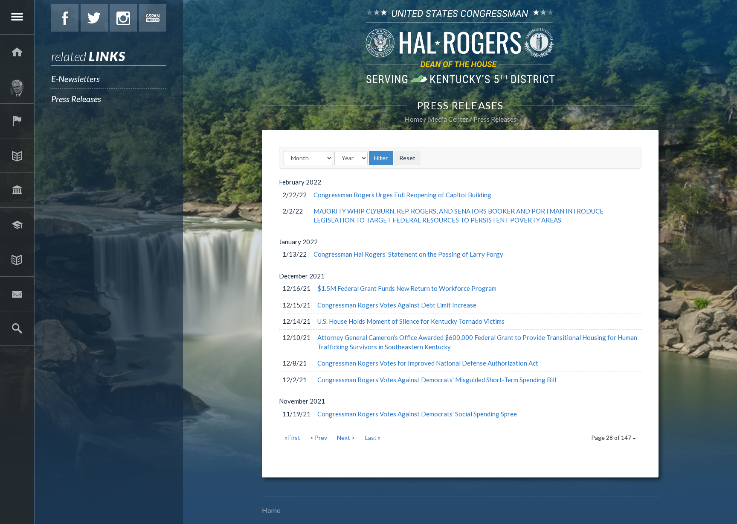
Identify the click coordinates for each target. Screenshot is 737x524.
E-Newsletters (75, 78)
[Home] (17, 52)
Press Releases (76, 99)
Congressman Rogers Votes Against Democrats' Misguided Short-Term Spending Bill (436, 379)
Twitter (94, 18)
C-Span (152, 18)
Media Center (17, 259)
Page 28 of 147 (612, 437)
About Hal (17, 86)
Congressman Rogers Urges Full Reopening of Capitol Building (402, 195)
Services (17, 121)
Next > (346, 437)
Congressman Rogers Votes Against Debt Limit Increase (396, 305)
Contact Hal (17, 294)
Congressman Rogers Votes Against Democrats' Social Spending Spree (417, 414)
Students (17, 225)
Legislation (17, 190)
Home (413, 119)
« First (292, 437)
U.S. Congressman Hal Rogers (460, 46)
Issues (17, 155)
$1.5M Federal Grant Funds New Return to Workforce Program (406, 288)
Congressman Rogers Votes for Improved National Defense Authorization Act (427, 363)
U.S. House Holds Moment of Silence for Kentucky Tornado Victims (411, 321)
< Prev (318, 437)
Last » (372, 437)
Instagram (123, 18)
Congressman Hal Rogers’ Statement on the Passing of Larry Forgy (408, 254)
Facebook (64, 18)
